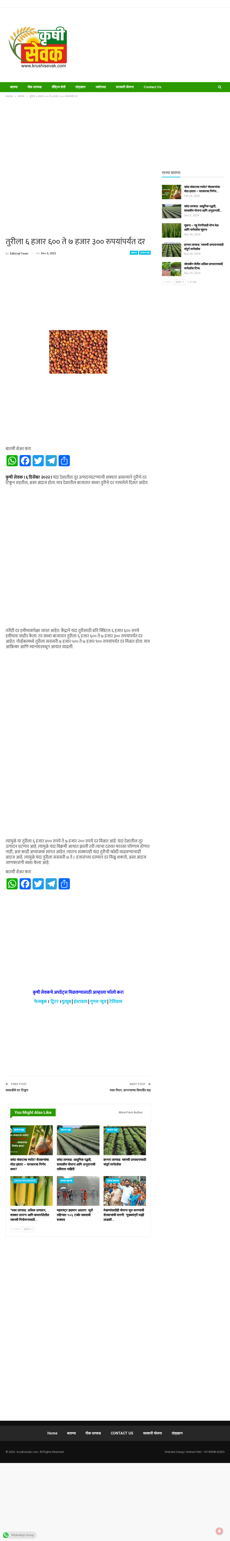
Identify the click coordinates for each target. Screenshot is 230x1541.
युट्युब (66, 1001)
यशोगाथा (101, 87)
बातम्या (14, 87)
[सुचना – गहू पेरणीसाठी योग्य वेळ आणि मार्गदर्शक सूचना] (171, 230)
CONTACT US (122, 1433)
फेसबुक (40, 1001)
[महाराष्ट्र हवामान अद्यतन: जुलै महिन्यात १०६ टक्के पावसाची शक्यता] (78, 1191)
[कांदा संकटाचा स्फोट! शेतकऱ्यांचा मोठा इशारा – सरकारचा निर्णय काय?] (31, 1140)
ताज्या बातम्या (66, 1180)
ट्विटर (55, 1001)
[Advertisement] (153, 44)
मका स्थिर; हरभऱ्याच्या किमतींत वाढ (130, 1090)
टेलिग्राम (115, 1001)
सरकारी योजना (125, 87)
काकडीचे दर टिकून (17, 1090)
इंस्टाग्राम (80, 1001)
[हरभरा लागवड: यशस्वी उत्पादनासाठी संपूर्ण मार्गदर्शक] (125, 1140)
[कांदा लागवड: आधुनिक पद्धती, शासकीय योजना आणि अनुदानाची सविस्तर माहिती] (78, 1140)
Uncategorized (25, 1180)
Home (52, 1433)
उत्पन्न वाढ (144, 252)
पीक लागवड (35, 87)
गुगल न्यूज (98, 1001)
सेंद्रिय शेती (58, 87)
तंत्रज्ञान (80, 87)
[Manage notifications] (219, 1531)
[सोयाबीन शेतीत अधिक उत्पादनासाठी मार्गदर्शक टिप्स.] (171, 269)
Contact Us (152, 87)
